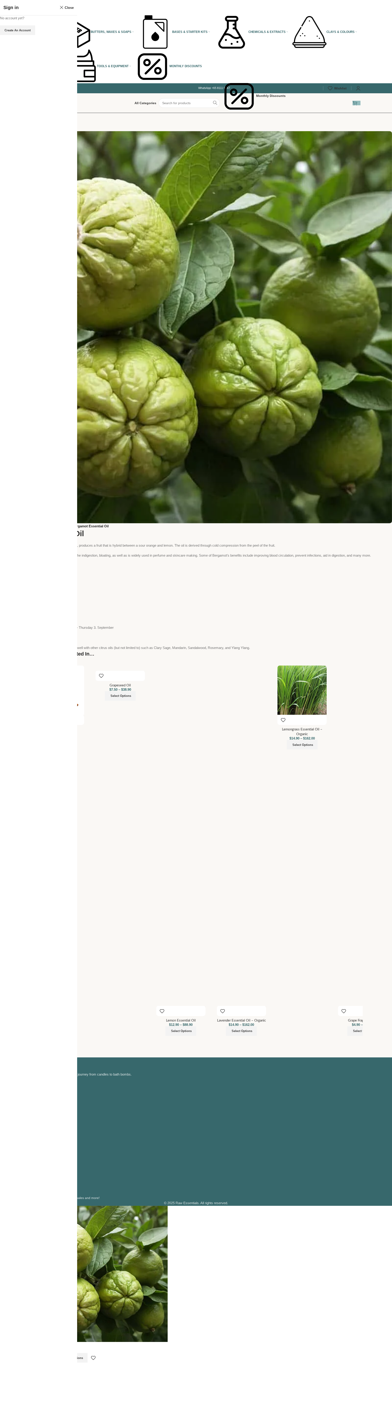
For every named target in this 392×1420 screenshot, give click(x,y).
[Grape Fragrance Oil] (362, 836)
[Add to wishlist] (101, 676)
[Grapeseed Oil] (120, 668)
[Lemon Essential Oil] (181, 836)
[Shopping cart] (356, 103)
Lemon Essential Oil (181, 1020)
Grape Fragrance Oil (362, 1020)
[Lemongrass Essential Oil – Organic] (302, 690)
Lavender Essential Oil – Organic (241, 1020)
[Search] (215, 103)
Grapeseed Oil (120, 685)
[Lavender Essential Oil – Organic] (241, 836)
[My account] (358, 88)
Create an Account (18, 30)
